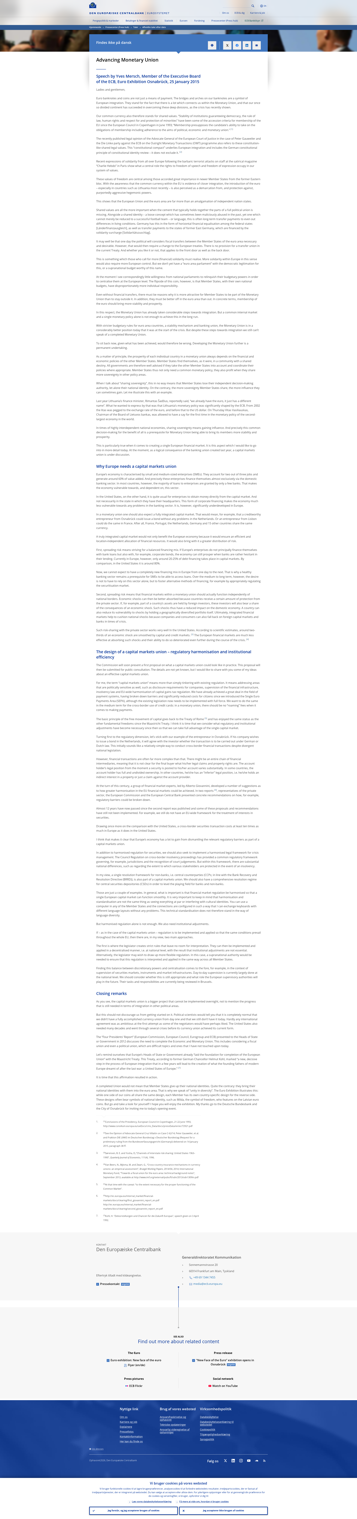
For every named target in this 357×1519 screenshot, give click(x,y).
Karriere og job (128, 1422)
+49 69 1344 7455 (204, 1277)
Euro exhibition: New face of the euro (136, 1360)
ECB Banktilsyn (252, 21)
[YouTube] (248, 1460)
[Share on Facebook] (237, 45)
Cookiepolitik (207, 1430)
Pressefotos (127, 1432)
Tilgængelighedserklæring (215, 1434)
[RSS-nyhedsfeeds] (264, 1460)
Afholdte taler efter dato (154, 27)
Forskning (199, 21)
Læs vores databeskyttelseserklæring (152, 1502)
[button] (258, 6)
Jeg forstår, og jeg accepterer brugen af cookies (133, 1511)
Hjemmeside (95, 27)
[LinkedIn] (233, 1460)
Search (253, 5)
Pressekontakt (110, 1284)
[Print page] (212, 45)
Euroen (183, 21)
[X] (225, 1460)
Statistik (169, 21)
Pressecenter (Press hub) (224, 21)
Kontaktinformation (131, 1436)
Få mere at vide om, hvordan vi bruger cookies (204, 1502)
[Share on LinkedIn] (247, 45)
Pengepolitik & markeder (106, 21)
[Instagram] (241, 1460)
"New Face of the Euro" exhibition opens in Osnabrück (225, 1362)
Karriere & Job (257, 13)
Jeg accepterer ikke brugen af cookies (223, 1511)
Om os (225, 13)
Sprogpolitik (207, 1439)
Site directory (97, 1449)
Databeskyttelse (209, 1417)
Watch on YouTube (225, 1386)
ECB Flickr (136, 1386)
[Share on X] (227, 45)
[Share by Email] (256, 45)
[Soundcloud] (256, 1460)
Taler (135, 27)
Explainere (126, 1427)
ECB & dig (240, 13)
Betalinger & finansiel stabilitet (142, 21)
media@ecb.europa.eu (207, 1284)
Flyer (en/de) (136, 1365)
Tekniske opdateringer (173, 1425)
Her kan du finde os (131, 1441)
